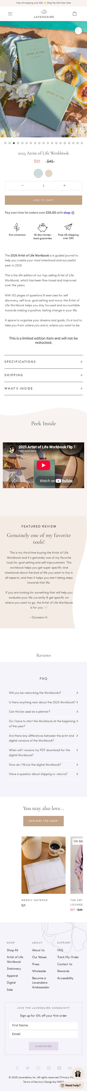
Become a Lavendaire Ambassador (41, 983)
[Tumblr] (70, 1068)
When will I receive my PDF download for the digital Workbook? (39, 753)
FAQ (60, 950)
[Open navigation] (10, 13)
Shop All (12, 950)
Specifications (20, 362)
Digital (11, 982)
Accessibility (65, 978)
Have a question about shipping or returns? (38, 774)
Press (35, 964)
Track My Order (68, 957)
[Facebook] (17, 1068)
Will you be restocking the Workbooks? (35, 693)
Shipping (13, 375)
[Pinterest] (49, 1068)
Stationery (14, 968)
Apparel (12, 976)
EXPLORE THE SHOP (43, 821)
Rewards (63, 971)
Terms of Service (33, 1082)
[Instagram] (38, 1068)
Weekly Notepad (34, 900)
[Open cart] (74, 14)
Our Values (39, 957)
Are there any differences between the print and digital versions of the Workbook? (41, 738)
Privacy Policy (68, 1077)
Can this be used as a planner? (29, 711)
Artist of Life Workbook (15, 960)
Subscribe (43, 1046)
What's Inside (18, 388)
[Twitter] (28, 1068)
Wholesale (39, 971)
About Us (38, 950)
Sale (10, 990)
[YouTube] (59, 1068)
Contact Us (64, 964)
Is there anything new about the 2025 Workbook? (42, 702)
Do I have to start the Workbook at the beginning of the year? (42, 724)
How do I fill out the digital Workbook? (35, 764)
